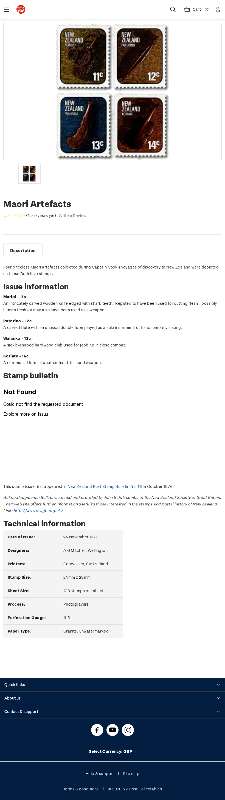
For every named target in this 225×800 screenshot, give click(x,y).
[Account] (218, 9)
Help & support (100, 773)
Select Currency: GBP (111, 751)
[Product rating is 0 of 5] (14, 216)
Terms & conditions (81, 789)
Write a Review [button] (72, 215)
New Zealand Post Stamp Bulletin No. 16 (105, 486)
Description (23, 250)
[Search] (173, 9)
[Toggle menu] (6, 9)
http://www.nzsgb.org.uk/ (38, 510)
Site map (131, 773)
